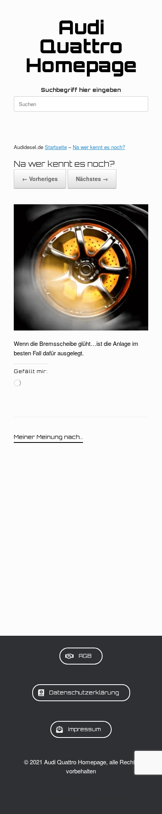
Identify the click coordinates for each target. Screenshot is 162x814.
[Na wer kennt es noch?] (81, 328)
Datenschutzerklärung (58, 798)
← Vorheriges (40, 179)
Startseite (56, 147)
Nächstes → (92, 179)
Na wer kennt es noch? (99, 147)
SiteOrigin (116, 798)
